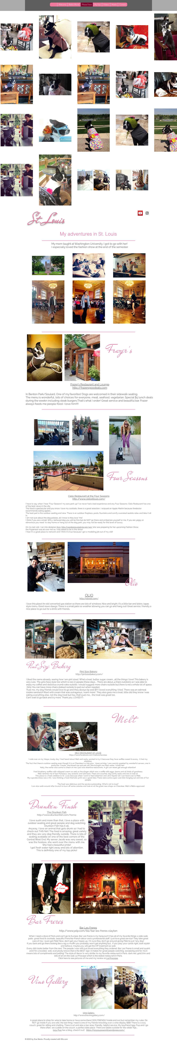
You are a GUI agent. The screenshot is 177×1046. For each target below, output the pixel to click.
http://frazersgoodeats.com (89, 387)
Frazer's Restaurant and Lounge (89, 384)
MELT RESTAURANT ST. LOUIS (88, 753)
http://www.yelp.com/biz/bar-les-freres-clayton (88, 930)
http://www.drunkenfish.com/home (56, 814)
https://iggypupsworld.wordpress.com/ (105, 1030)
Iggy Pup (57, 1030)
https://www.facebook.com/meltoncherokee (88, 755)
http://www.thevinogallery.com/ (89, 1015)
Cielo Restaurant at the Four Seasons (88, 496)
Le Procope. (112, 958)
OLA (59, 527)
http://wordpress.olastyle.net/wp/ (76, 527)
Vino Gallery (89, 1013)
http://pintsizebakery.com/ (89, 674)
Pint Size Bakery (88, 671)
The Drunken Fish (56, 812)
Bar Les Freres (88, 927)
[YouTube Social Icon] (140, 213)
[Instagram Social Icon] (147, 213)
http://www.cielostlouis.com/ (88, 498)
